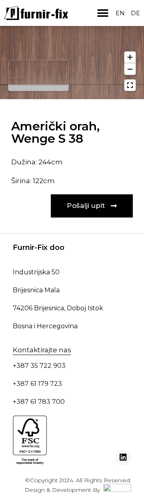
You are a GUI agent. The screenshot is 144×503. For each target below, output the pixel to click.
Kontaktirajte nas (42, 350)
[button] (103, 13)
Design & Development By (64, 489)
